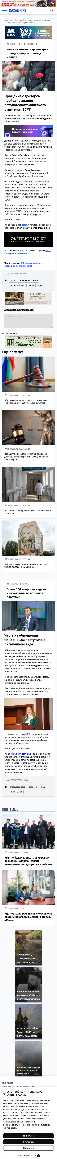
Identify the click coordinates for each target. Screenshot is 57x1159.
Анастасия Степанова (18, 274)
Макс (48, 250)
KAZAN (18, 10)
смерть (31, 285)
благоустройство (17, 787)
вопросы (33, 787)
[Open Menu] (4, 10)
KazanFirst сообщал (21, 753)
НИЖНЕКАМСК (16, 792)
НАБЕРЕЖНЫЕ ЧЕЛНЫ (29, 280)
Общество (23, 395)
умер (40, 285)
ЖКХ (43, 787)
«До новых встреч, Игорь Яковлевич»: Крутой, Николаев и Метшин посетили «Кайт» (28, 917)
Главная (8, 20)
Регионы (18, 20)
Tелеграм (9, 253)
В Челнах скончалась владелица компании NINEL (23, 264)
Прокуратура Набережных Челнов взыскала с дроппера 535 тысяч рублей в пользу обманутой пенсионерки (26, 457)
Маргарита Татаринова (19, 780)
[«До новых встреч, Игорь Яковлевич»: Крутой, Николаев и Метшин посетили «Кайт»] (28, 887)
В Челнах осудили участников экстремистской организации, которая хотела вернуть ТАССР (26, 401)
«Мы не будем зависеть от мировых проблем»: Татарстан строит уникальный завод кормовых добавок (28, 861)
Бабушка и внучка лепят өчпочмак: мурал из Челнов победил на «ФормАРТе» (25, 565)
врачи (12, 280)
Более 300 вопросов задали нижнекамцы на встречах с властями (26, 593)
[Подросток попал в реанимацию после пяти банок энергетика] (28, 484)
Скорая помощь (17, 285)
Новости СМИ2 (9, 333)
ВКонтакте (22, 253)
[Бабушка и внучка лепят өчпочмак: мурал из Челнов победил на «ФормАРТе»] (28, 538)
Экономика (23, 852)
